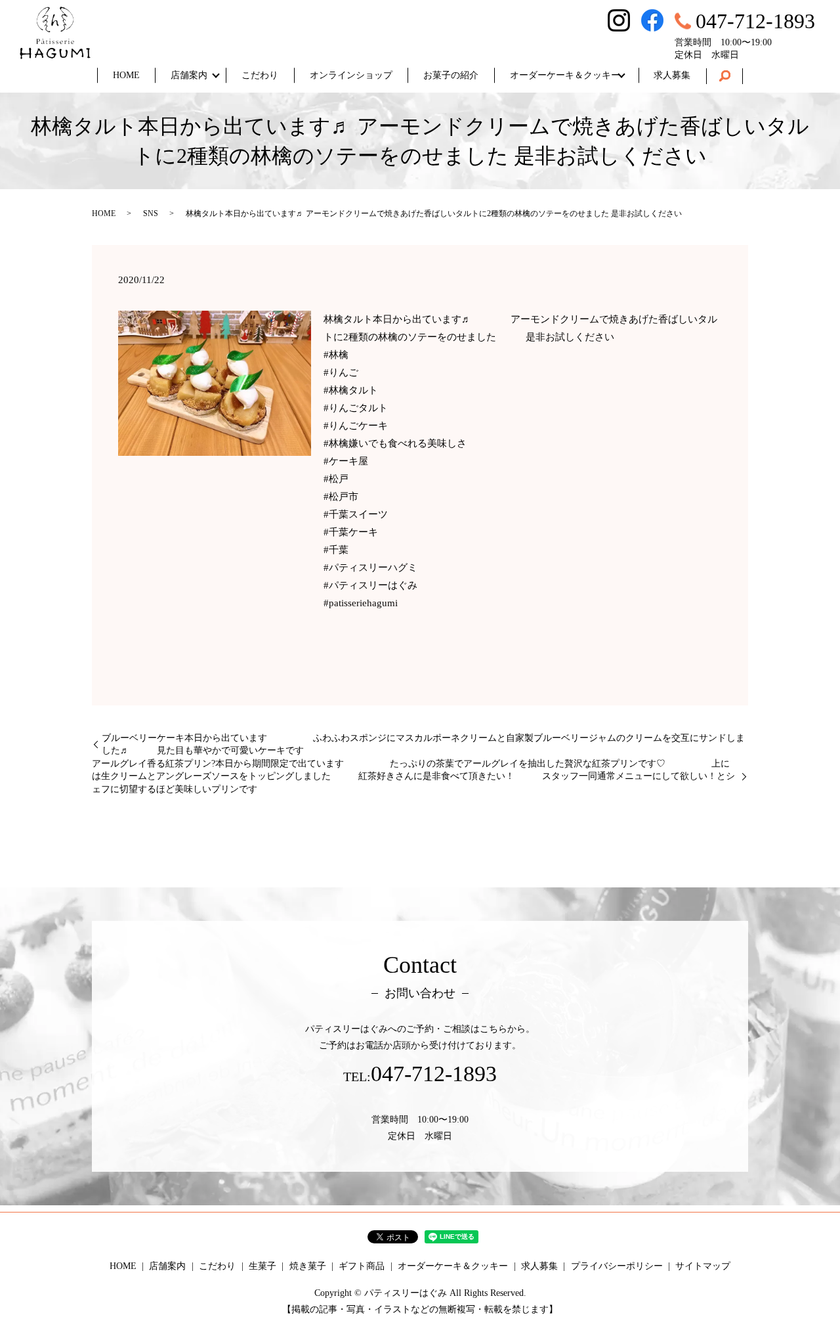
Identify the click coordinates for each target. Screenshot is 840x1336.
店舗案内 (189, 75)
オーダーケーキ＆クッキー (565, 75)
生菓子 (262, 1266)
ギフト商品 (362, 1266)
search (724, 76)
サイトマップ (702, 1266)
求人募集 (672, 75)
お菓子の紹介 (450, 75)
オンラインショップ (351, 75)
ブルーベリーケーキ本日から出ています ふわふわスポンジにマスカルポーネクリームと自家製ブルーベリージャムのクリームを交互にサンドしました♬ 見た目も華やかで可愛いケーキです (423, 744)
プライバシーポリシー (617, 1266)
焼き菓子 (307, 1266)
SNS (150, 213)
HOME (126, 75)
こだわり (260, 75)
